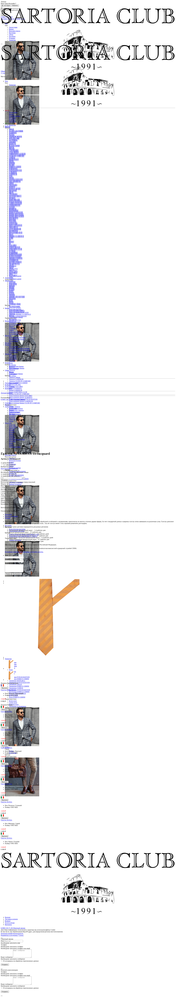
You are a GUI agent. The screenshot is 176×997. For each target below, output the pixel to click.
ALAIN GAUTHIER (16, 131)
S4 (10, 244)
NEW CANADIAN (15, 226)
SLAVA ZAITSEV (15, 257)
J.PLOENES (13, 195)
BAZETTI (12, 143)
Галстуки (12, 282)
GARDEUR (13, 174)
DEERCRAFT (14, 160)
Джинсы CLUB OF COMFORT (20, 381)
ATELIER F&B (14, 138)
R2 (10, 240)
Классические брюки (16, 366)
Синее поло (13, 703)
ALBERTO (13, 132)
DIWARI (12, 163)
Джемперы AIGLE (15, 684)
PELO (11, 235)
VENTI (11, 270)
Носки (11, 303)
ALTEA (11, 134)
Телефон (4, 945)
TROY (11, 268)
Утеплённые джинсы (16, 410)
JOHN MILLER (14, 200)
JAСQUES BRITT (15, 196)
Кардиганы (13, 359)
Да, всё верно (6, 5)
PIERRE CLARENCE (16, 236)
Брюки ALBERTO (15, 388)
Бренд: (3, 500)
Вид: (2, 486)
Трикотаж (12, 40)
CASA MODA (14, 152)
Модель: (4, 484)
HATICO (12, 187)
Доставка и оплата (11, 383)
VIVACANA (13, 271)
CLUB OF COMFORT (16, 156)
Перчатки (12, 299)
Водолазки (12, 356)
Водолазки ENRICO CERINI (19, 679)
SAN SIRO (12, 245)
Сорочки (12, 361)
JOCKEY (12, 198)
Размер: (3, 502)
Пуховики (12, 328)
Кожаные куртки (15, 332)
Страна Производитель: (9, 491)
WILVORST (13, 273)
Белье (11, 301)
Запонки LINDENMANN (18, 316)
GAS (10, 176)
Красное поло (14, 704)
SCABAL (12, 251)
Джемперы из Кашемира (17, 706)
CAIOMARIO (14, 151)
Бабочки (12, 286)
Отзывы (7, 518)
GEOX (11, 178)
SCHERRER (13, 253)
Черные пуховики (15, 484)
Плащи (11, 326)
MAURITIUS (13, 218)
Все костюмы (13, 341)
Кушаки (11, 290)
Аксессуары (13, 27)
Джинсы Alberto (14, 377)
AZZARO (12, 142)
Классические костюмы (17, 529)
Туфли (11, 372)
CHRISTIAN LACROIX (17, 154)
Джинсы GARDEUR (16, 379)
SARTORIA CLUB (15, 249)
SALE (7, 110)
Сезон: (3, 487)
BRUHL (12, 149)
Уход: (3, 495)
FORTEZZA (13, 169)
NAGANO (12, 222)
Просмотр (5, 688)
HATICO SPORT (15, 189)
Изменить (15, 5)
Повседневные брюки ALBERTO (20, 397)
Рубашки (12, 38)
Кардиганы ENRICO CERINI (19, 692)
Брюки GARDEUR (15, 390)
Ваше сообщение (7, 957)
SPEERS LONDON (15, 259)
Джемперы (12, 357)
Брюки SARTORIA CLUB (18, 392)
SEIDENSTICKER (15, 255)
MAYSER (12, 220)
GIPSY (11, 184)
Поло (11, 670)
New (6, 123)
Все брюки (12, 319)
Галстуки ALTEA (15, 309)
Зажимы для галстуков (17, 296)
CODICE (12, 158)
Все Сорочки (13, 346)
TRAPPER (12, 266)
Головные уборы (15, 303)
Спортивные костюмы (17, 339)
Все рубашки (13, 352)
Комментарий (9, 563)
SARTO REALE (14, 248)
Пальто (11, 330)
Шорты (11, 315)
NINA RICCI (13, 228)
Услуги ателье (10, 386)
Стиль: (3, 497)
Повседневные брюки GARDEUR (21, 401)
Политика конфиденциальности (12, 933)
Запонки (12, 295)
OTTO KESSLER (15, 229)
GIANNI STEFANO (16, 179)
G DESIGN (13, 173)
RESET (11, 241)
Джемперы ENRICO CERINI (19, 686)
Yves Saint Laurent (15, 279)
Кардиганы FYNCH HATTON (19, 690)
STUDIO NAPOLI (15, 262)
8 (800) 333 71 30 (7, 399)
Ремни (11, 292)
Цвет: (3, 498)
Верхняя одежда (14, 31)
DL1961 (11, 165)
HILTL (11, 193)
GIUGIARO (13, 185)
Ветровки (12, 323)
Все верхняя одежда (16, 334)
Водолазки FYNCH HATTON (19, 677)
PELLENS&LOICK (15, 233)
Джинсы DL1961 (15, 385)
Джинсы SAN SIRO (16, 386)
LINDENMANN (14, 206)
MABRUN (12, 209)
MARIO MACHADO (16, 215)
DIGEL (11, 162)
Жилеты (12, 367)
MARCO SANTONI (16, 213)
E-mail (7, 559)
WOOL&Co (13, 275)
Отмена (8, 574)
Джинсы (12, 370)
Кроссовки (12, 374)
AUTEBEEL (13, 140)
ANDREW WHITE (15, 136)
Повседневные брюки (16, 312)
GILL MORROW (15, 182)
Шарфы (11, 288)
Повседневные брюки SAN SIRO (20, 396)
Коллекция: (5, 504)
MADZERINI (13, 211)
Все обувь (12, 376)
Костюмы (12, 33)
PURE (11, 238)
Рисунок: (4, 489)
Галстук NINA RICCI (8, 690)
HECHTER (13, 191)
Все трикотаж (13, 368)
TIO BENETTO (14, 264)
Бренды (7, 127)
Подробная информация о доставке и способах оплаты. (24, 552)
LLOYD (12, 207)
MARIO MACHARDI (16, 217)
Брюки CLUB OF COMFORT (19, 394)
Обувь (11, 34)
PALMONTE (13, 231)
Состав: (4, 493)
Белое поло (13, 701)
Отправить (5, 964)
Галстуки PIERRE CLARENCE (20, 314)
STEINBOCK (13, 260)
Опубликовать (16, 574)
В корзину (5, 480)
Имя (6, 555)
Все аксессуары (14, 306)
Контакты (8, 388)
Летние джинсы (14, 407)
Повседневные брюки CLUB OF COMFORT (24, 403)
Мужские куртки (15, 460)
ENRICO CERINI (15, 166)
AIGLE (11, 129)
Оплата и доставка (11, 516)
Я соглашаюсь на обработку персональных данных (21, 961)
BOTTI (11, 147)
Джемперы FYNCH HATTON (19, 682)
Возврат (7, 385)
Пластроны (13, 284)
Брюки (11, 29)
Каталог (7, 917)
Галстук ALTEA (6, 711)
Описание (8, 514)
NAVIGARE (13, 224)
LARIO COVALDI (15, 204)
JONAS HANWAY (15, 202)
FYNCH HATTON (15, 171)
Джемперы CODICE (16, 688)
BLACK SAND (14, 145)
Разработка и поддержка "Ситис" (12, 935)
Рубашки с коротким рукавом (19, 350)
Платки (11, 293)
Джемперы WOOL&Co (17, 681)
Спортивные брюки (16, 317)
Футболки (12, 365)
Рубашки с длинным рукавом (19, 348)
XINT (11, 277)
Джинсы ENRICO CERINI (18, 383)
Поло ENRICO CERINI (17, 697)
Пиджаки (12, 36)
